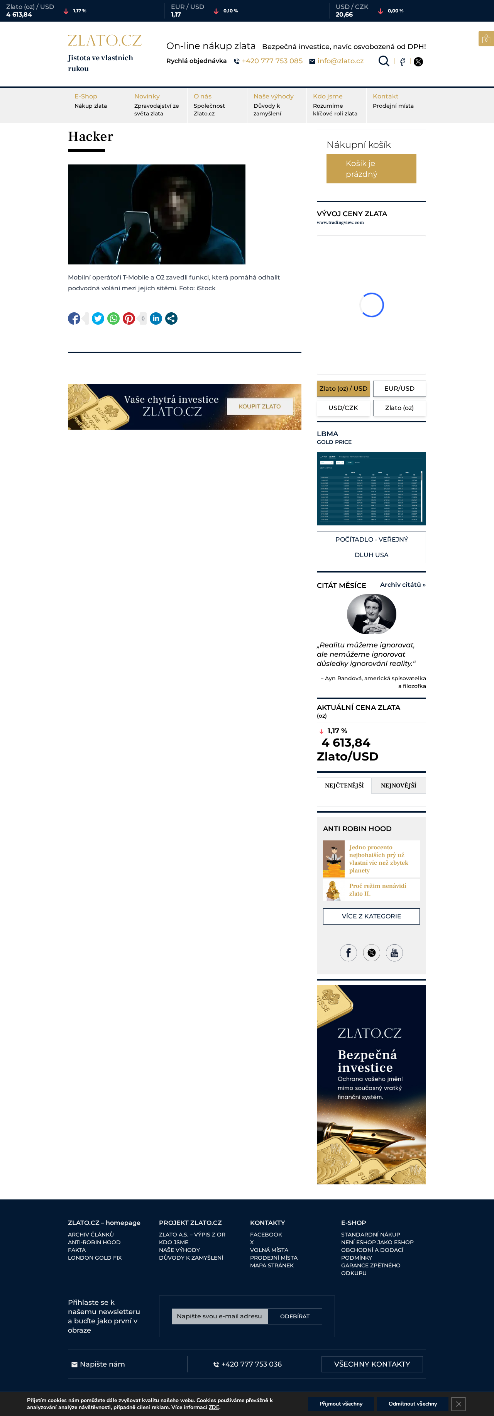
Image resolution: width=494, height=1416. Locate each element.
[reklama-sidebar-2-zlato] (371, 1084)
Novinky (156, 105)
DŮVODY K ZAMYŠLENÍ (191, 1257)
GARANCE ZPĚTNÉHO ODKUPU (371, 1269)
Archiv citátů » (403, 584)
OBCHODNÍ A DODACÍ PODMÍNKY (372, 1254)
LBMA (334, 437)
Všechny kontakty (372, 1364)
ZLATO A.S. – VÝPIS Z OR (192, 1234)
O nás (209, 105)
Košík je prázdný (361, 169)
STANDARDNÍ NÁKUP (370, 1234)
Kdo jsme (335, 105)
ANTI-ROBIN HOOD (94, 1242)
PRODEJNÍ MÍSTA (274, 1257)
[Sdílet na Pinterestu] (129, 318)
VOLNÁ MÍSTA (269, 1250)
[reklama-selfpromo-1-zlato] (184, 407)
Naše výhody (274, 105)
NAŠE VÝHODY (179, 1250)
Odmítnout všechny (413, 1404)
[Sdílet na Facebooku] (74, 318)
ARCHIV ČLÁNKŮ (91, 1234)
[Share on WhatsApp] (113, 318)
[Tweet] (98, 318)
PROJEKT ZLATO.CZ (190, 1222)
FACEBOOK (266, 1234)
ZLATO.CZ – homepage (104, 1222)
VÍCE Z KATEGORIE (371, 916)
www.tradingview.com (340, 222)
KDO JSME (173, 1242)
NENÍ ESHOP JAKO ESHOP (377, 1242)
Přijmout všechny (341, 1404)
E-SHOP (353, 1222)
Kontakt (393, 101)
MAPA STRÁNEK (272, 1265)
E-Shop (90, 101)
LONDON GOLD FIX (95, 1257)
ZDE (214, 1407)
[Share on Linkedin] (156, 318)
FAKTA (77, 1250)
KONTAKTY (267, 1222)
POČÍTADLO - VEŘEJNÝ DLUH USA (371, 547)
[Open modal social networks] (171, 318)
